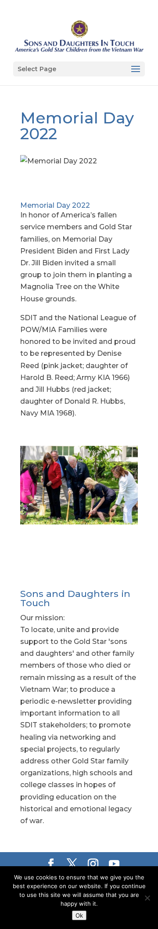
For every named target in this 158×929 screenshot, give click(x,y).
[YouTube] (114, 865)
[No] (147, 897)
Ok (79, 915)
